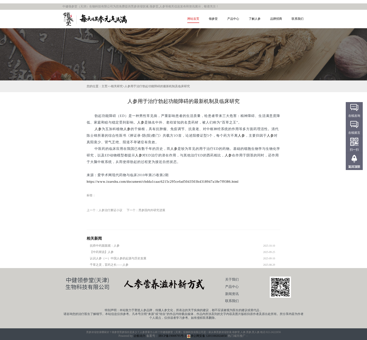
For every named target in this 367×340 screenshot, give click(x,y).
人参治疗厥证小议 (110, 210)
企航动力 (139, 335)
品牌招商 (276, 18)
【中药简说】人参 (102, 252)
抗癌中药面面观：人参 (105, 245)
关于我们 (232, 279)
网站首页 (193, 18)
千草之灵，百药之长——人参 (109, 264)
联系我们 (297, 18)
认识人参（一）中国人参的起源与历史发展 (118, 258)
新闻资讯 (232, 294)
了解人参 (255, 18)
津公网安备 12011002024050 (208, 335)
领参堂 (213, 18)
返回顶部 (354, 166)
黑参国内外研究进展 (151, 210)
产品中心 (233, 18)
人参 (140, 122)
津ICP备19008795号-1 (172, 335)
